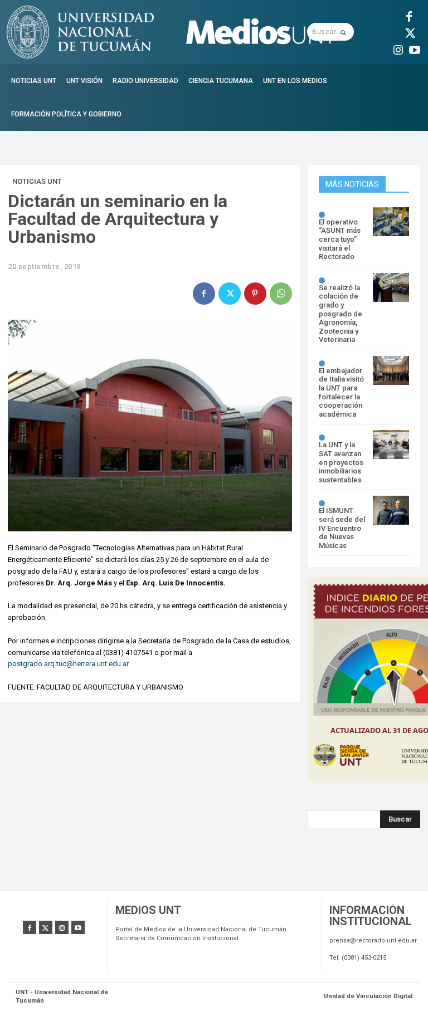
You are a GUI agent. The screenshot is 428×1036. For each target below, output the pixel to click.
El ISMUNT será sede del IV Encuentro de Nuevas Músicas (342, 527)
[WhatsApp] (281, 293)
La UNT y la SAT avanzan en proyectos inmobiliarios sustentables (341, 462)
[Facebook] (409, 15)
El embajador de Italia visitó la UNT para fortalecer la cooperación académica (341, 392)
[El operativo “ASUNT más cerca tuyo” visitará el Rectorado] (391, 221)
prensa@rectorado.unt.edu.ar (373, 940)
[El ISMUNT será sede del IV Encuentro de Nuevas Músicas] (391, 510)
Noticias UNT (37, 181)
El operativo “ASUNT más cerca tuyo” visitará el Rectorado (340, 239)
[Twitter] (409, 31)
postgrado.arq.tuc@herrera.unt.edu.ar (68, 663)
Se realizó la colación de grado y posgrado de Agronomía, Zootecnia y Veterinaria (340, 314)
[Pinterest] (255, 293)
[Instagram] (397, 48)
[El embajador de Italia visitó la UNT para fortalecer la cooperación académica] (391, 370)
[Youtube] (414, 48)
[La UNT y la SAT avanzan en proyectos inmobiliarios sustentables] (391, 444)
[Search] (343, 32)
